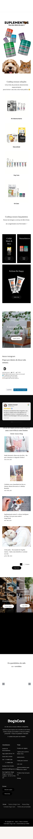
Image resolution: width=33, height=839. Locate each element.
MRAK (27, 823)
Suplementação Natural (14, 446)
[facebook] (12, 811)
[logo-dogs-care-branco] (16, 720)
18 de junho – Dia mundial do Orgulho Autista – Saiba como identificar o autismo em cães (15, 552)
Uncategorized (16, 477)
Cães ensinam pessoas (15, 537)
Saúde (22, 446)
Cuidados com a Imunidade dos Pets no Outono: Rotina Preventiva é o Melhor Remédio (14, 486)
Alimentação (16, 506)
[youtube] (17, 811)
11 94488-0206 (9, 762)
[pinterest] (20, 811)
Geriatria (15, 541)
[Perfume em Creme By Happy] (16, 684)
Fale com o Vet (22, 539)
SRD (23, 541)
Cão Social (24, 537)
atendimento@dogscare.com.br (10, 769)
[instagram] (15, 811)
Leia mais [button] (6, 418)
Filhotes (11, 541)
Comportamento (10, 539)
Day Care (16, 685)
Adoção (8, 537)
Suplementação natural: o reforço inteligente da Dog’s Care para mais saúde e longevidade (16, 516)
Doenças (17, 539)
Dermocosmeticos (10, 475)
